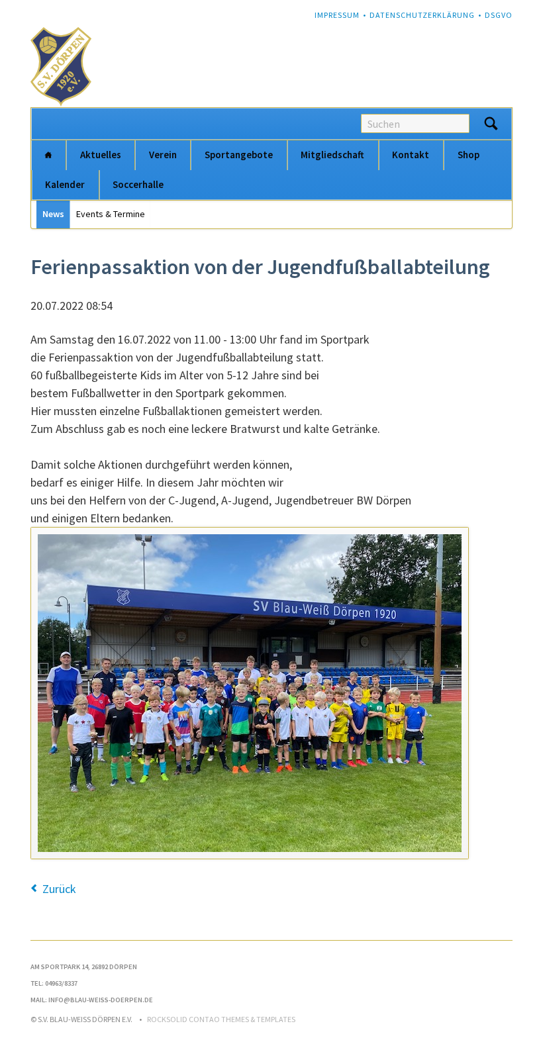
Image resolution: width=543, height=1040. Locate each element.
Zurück (59, 888)
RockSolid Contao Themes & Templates (221, 1019)
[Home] (48, 155)
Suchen (490, 124)
